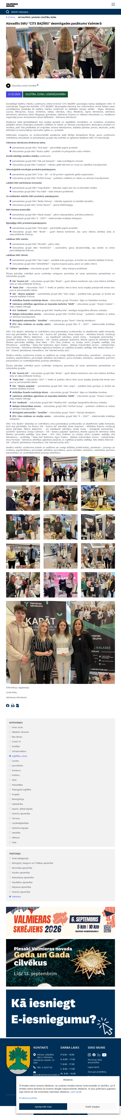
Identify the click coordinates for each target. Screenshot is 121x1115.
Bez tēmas (17, 736)
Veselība (16, 832)
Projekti (15, 794)
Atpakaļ (11, 17)
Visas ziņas (17, 727)
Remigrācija (18, 799)
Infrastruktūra (19, 751)
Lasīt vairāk (75, 1091)
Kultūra (15, 775)
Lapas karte (93, 1067)
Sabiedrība (17, 804)
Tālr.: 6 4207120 (44, 1067)
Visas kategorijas (20, 858)
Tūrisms (16, 818)
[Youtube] (105, 1054)
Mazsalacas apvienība (23, 877)
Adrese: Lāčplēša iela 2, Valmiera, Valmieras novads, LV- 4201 (44, 1058)
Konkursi (16, 770)
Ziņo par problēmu (97, 1071)
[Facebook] (8, 706)
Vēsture (16, 837)
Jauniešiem (17, 765)
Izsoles (15, 760)
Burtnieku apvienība (22, 867)
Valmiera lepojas (20, 828)
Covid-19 (16, 741)
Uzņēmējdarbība (20, 823)
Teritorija (15, 853)
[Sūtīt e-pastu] (35, 1072)
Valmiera (16, 896)
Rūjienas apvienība (21, 887)
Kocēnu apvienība (21, 872)
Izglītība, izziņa (19, 756)
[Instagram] (90, 1054)
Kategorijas (16, 722)
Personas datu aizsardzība (95, 1061)
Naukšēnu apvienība (22, 882)
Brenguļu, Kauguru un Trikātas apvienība (32, 863)
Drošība (16, 746)
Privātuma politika (28, 1098)
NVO (14, 780)
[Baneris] (60, 919)
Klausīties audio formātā (24, 85)
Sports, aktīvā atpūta (22, 808)
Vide (14, 842)
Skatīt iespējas (92, 1106)
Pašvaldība (17, 784)
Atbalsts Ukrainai (20, 732)
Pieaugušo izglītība (21, 789)
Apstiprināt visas (43, 1106)
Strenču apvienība (21, 813)
